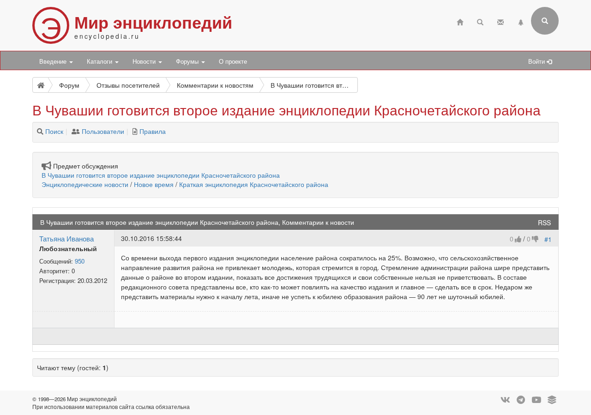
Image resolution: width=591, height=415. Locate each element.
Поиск (54, 131)
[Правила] (135, 131)
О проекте (233, 61)
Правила (152, 131)
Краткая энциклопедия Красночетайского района (253, 184)
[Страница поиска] (480, 21)
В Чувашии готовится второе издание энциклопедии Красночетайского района (161, 175)
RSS (544, 222)
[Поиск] (40, 131)
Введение (53, 61)
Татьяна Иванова (66, 238)
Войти (537, 61)
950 (79, 261)
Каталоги (100, 61)
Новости (145, 61)
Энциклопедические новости (85, 184)
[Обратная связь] (500, 21)
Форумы (188, 61)
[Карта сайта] (521, 21)
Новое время (154, 184)
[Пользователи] (76, 131)
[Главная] (460, 21)
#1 (548, 239)
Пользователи (103, 131)
